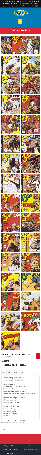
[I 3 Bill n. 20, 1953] (10, 242)
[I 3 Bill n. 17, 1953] (30, 203)
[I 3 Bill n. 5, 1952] (30, 85)
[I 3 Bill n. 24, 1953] (10, 282)
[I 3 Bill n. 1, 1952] (20, 45)
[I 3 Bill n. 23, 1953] (30, 262)
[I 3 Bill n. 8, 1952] (10, 124)
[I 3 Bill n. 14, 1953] (10, 183)
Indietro (3, 430)
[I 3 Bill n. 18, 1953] (10, 223)
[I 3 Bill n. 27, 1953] (30, 301)
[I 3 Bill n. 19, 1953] (30, 223)
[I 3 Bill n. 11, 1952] (30, 144)
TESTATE (22, 354)
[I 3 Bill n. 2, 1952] (10, 65)
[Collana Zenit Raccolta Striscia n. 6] (10, 321)
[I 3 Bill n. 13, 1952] (30, 163)
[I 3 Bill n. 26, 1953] (10, 301)
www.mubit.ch (35, 446)
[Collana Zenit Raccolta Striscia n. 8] (10, 341)
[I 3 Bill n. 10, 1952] (10, 144)
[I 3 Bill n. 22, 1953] (10, 262)
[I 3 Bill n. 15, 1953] (30, 183)
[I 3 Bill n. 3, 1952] (30, 65)
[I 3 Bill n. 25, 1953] (30, 282)
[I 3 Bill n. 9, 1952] (30, 124)
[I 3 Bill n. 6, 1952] (10, 104)
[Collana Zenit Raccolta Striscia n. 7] (30, 321)
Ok (36, 6)
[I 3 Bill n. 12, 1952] (10, 163)
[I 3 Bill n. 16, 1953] (10, 203)
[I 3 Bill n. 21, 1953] (30, 242)
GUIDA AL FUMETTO (9, 354)
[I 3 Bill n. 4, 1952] (10, 85)
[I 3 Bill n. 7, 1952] (30, 104)
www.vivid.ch (36, 449)
